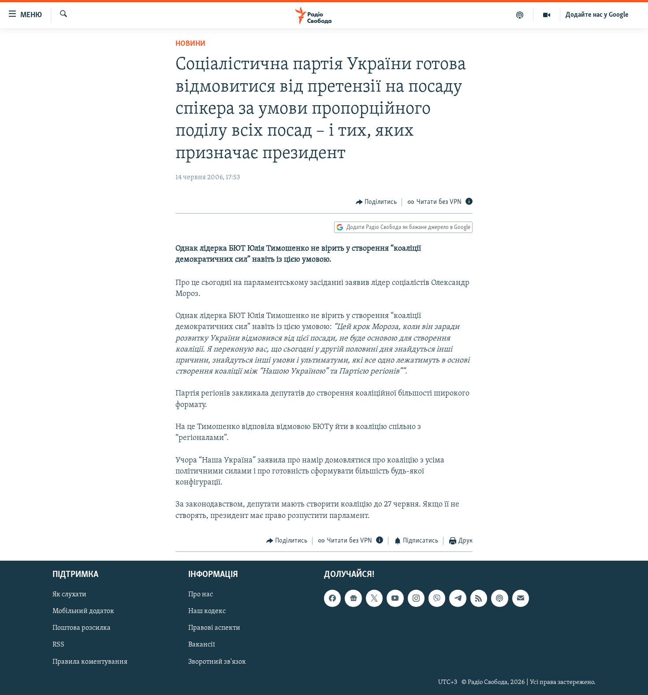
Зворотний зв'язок (217, 661)
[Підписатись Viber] (436, 598)
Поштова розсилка (81, 628)
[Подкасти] (519, 15)
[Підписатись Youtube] (395, 598)
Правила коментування (89, 661)
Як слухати (69, 595)
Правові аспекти (214, 628)
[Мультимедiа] (546, 15)
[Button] (376, 202)
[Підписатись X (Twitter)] (374, 598)
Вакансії (201, 645)
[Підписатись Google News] (353, 598)
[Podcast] (499, 598)
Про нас (200, 595)
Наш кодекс (207, 611)
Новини (190, 44)
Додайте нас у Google (597, 14)
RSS (58, 645)
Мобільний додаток (83, 611)
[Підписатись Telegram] (457, 598)
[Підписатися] (520, 598)
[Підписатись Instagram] (416, 598)
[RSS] (478, 598)
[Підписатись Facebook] (332, 598)
